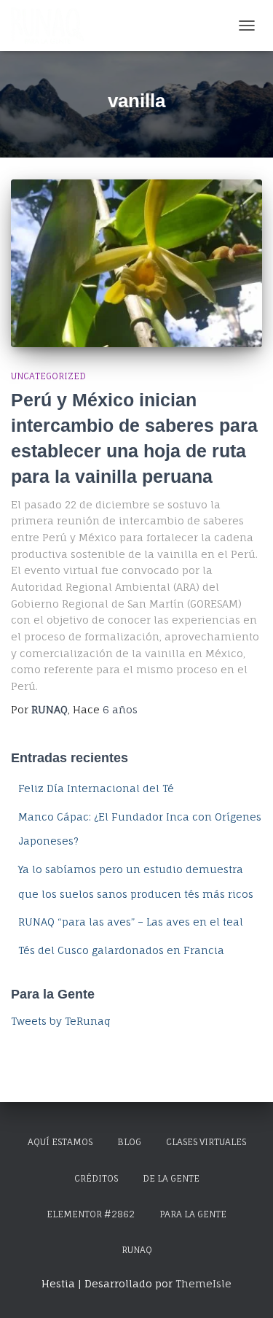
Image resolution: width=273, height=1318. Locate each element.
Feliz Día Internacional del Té (96, 788)
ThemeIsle (203, 1283)
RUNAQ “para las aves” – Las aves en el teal (130, 921)
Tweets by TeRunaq (61, 1021)
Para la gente (192, 1214)
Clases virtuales (206, 1141)
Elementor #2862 (91, 1214)
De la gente (171, 1178)
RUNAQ (137, 1249)
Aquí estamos (60, 1141)
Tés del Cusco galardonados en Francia (121, 950)
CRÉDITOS (96, 1178)
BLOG (129, 1141)
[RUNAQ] (53, 25)
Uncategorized (48, 376)
